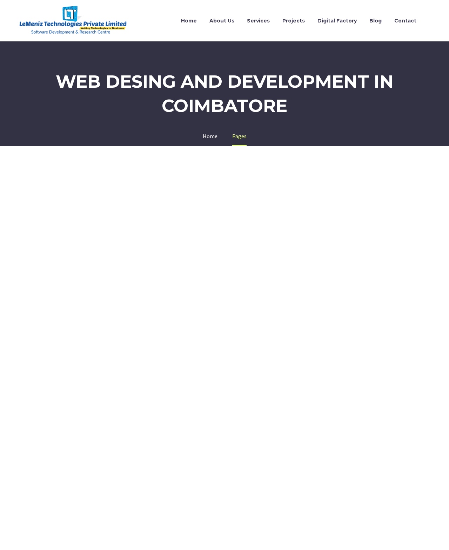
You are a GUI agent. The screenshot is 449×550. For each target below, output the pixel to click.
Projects (293, 21)
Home (189, 21)
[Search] (430, 20)
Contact (405, 21)
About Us (221, 21)
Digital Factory (337, 21)
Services (258, 21)
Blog (375, 21)
